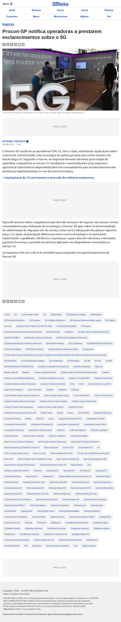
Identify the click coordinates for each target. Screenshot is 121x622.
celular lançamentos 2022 (45, 372)
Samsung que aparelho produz (82, 517)
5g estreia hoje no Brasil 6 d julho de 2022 (34, 326)
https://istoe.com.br (12, 609)
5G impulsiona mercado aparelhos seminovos (23, 332)
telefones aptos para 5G (44, 540)
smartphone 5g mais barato (77, 523)
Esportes (12, 16)
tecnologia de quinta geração (16, 540)
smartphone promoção (56, 528)
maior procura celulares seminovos (18, 442)
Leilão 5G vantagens (57, 436)
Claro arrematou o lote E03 (99, 384)
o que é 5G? (68, 448)
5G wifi (109, 361)
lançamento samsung (95, 419)
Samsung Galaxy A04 (58, 482)
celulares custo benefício (79, 378)
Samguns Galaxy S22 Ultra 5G (16, 471)
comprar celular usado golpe (84, 401)
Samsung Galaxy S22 (62, 494)
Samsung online (38, 517)
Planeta (108, 10)
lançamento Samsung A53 (68, 424)
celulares (105, 372)
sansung (28, 523)
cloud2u (49, 390)
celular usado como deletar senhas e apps (79, 372)
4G (15, 315)
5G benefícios (96, 315)
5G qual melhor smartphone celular (63, 349)
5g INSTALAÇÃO (53, 332)
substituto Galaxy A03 (80, 534)
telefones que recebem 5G (70, 540)
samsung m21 (10, 511)
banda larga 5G (11, 372)
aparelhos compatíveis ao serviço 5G (53, 367)
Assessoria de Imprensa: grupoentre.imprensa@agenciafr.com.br (54, 614)
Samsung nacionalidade (69, 511)
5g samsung (88, 349)
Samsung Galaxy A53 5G (81, 488)
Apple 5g (98, 367)
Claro (81, 384)
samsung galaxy (11, 482)
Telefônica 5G (91, 540)
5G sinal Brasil (10, 361)
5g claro (7, 326)
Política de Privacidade (13, 614)
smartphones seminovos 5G (55, 534)
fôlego (60, 413)
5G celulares (35, 320)
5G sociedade (73, 361)
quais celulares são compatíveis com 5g (35, 459)
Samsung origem (57, 517)
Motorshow (60, 16)
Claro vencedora (34, 390)
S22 (89, 465)
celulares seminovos (103, 378)
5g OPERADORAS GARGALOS (99, 343)
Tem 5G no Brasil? (11, 546)
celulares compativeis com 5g (51, 378)
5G (44, 315)
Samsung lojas (96, 505)
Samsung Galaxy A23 (13, 488)
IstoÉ (12, 10)
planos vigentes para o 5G (61, 453)
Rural (60, 10)
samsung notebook (92, 511)
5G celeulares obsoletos (14, 320)
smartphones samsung (29, 534)
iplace (51, 419)
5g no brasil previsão (55, 343)
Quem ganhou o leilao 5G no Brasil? (19, 465)
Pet (109, 16)
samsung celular (103, 476)
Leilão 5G (61, 430)
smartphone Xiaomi (101, 528)
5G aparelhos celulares (76, 315)
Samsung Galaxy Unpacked (95, 500)
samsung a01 (69, 471)
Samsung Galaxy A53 (57, 488)
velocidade (36, 546)
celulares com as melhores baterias (19, 378)
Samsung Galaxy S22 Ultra (47, 500)
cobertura (62, 390)
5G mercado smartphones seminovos (72, 338)
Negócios (8, 24)
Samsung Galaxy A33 (35, 488)
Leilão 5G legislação (99, 430)
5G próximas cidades (35, 349)
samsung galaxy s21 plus (37, 494)
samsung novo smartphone (15, 517)
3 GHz (6, 315)
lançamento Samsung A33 (42, 424)
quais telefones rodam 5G (68, 459)
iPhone (28, 419)
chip (72, 384)
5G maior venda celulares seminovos (93, 332)
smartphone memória (33, 528)
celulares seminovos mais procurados (20, 384)
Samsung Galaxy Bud (104, 488)
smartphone (56, 523)
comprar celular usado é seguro (53, 401)
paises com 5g (39, 453)
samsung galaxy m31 (13, 494)
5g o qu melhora (75, 343)
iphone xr (40, 419)
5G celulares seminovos (55, 320)
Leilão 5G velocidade (79, 436)
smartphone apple (100, 523)
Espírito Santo (46, 413)
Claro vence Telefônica (13, 390)
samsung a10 (85, 471)
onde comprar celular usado (16, 453)
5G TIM (87, 361)
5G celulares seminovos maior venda (85, 320)
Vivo (75, 546)
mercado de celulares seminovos (85, 442)
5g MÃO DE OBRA (11, 338)
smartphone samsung (80, 528)
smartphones (9, 534)
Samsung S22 (105, 517)
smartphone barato (12, 528)
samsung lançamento (60, 505)
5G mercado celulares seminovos (38, 338)
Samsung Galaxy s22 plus (86, 494)
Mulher (85, 16)
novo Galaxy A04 (51, 448)
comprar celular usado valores (50, 407)
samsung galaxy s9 (70, 500)
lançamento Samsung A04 (15, 424)
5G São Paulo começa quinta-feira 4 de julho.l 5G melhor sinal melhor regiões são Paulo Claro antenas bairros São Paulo (55, 355)
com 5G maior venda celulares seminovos (21, 396)
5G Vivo (98, 361)
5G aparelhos (56, 315)
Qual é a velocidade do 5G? (95, 459)
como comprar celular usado (56, 396)
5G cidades (110, 320)
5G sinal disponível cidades (32, 361)
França (70, 413)
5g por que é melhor (12, 349)
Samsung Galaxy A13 (102, 482)
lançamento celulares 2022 (70, 419)
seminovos (41, 523)
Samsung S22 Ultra (12, 523)
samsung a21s (32, 476)
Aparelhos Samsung (82, 367)
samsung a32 (48, 476)
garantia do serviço (12, 419)
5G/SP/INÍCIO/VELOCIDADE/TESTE (18, 367)
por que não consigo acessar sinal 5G (93, 453)
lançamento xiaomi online (95, 424)
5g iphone (69, 332)
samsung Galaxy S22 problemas (17, 500)
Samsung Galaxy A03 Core (34, 482)
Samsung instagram (38, 505)
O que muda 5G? (86, 448)
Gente (84, 10)
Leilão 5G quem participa (33, 436)
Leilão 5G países (11, 436)
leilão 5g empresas (78, 430)
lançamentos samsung (13, 430)
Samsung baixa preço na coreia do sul (75, 476)
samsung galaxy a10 (80, 482)
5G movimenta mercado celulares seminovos (22, 343)
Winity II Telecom (89, 546)
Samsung (37, 471)
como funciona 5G (81, 396)
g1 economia (83, 413)
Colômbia (75, 390)
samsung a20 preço (12, 476)
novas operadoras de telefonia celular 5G (21, 448)
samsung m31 (27, 511)
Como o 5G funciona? (103, 396)
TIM (25, 546)
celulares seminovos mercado (53, 384)
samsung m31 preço (45, 511)
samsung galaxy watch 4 (14, 505)
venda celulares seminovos (57, 546)
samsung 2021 (52, 471)
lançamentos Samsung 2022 (40, 430)
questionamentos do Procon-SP (53, 465)
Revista (36, 10)
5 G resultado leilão (30, 315)
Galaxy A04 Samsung (102, 413)
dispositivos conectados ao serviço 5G (20, 413)
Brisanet (26, 372)
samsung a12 (101, 471)
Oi (98, 448)
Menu (36, 16)
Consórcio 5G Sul (75, 407)
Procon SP (8, 459)
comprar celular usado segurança (18, 407)
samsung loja (80, 505)
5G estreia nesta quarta (66, 326)
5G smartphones (56, 361)
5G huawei (85, 326)
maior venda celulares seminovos (52, 442)
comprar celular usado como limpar (19, 401)
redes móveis (76, 465)
